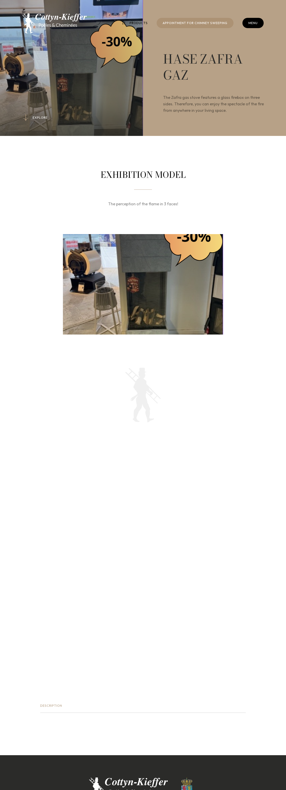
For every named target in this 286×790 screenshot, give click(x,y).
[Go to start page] (54, 23)
